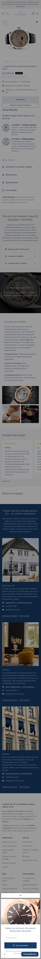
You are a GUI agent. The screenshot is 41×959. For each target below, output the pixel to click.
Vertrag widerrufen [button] (29, 954)
